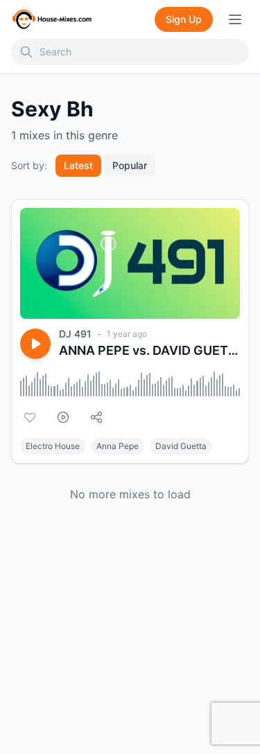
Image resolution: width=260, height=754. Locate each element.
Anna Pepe (117, 446)
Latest (78, 165)
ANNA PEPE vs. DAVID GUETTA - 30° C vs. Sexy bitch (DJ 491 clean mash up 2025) (149, 350)
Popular (129, 165)
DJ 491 (75, 334)
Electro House (53, 446)
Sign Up (184, 19)
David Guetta (181, 446)
